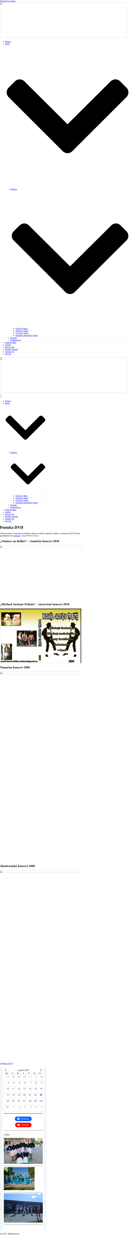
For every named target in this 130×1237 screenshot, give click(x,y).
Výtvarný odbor (21, 333)
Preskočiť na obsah (7, 1)
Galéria (8, 345)
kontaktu (16, 536)
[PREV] (6, 1070)
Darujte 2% (9, 352)
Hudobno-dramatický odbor (26, 335)
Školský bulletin (11, 349)
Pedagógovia (15, 340)
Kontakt (13, 338)
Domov (8, 41)
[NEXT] (40, 1070)
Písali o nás (9, 347)
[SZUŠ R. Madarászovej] (63, 37)
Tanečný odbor (21, 329)
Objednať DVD (6, 1063)
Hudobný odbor (21, 331)
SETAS (8, 354)
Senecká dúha (10, 342)
